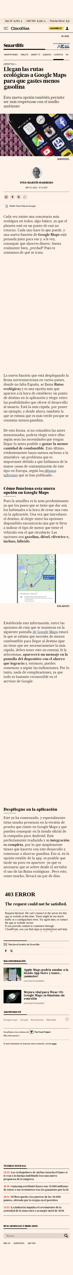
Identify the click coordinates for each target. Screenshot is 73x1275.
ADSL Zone (60, 46)
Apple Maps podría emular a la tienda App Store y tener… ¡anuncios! (46, 973)
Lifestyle (58, 55)
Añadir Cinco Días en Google (22, 206)
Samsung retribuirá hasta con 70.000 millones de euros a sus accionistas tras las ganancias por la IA (36, 1188)
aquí (54, 1043)
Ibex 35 (8, 21)
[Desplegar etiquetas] (67, 1019)
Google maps (11, 1019)
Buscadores (37, 1019)
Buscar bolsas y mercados (21, 1226)
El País (65, 36)
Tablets (24, 55)
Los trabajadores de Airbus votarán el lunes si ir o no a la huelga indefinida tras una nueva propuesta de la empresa (36, 1176)
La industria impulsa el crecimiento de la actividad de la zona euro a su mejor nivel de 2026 (34, 1209)
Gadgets (47, 55)
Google (24, 1019)
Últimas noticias (15, 1166)
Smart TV (35, 55)
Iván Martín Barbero (36, 182)
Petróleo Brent (57, 21)
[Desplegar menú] (6, 28)
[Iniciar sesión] (67, 28)
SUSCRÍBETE (56, 28)
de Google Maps (45, 632)
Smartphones (11, 55)
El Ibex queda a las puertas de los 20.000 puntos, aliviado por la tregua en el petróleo (32, 1198)
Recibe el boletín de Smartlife (24, 944)
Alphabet (51, 1019)
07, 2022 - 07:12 (36, 188)
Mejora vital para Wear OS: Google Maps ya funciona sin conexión (44, 995)
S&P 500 (31, 21)
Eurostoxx (19, 1243)
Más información (11, 1035)
